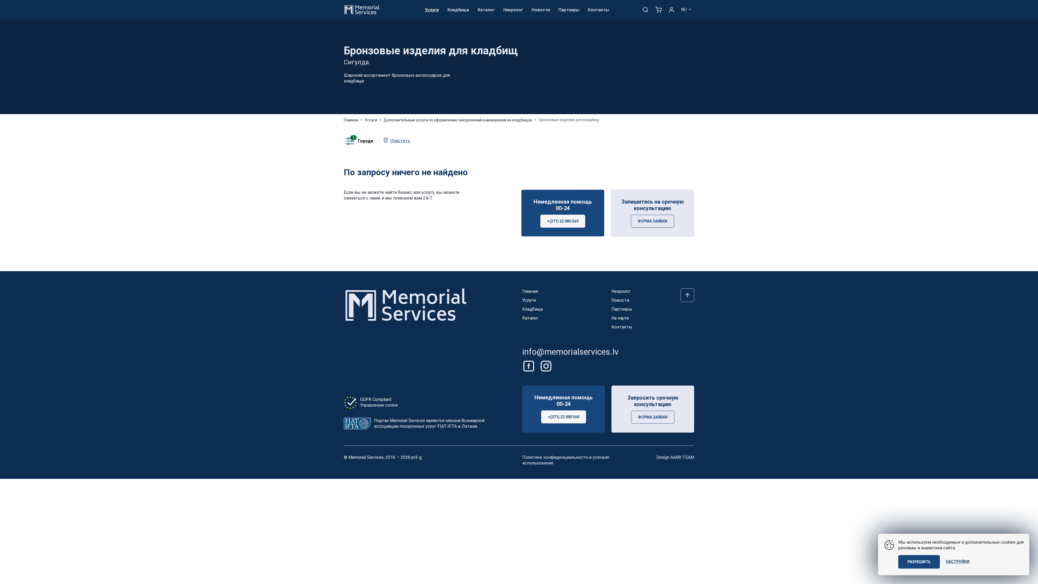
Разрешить (919, 562)
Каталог (486, 9)
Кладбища (458, 9)
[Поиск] (645, 9)
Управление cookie (379, 405)
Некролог (513, 9)
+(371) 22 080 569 (562, 221)
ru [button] (684, 9)
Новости (541, 9)
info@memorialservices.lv (570, 352)
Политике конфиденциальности (555, 457)
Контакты (598, 9)
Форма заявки (652, 221)
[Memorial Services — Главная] (362, 9)
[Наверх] (687, 295)
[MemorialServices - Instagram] (546, 365)
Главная (351, 120)
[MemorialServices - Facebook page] (529, 365)
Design (675, 457)
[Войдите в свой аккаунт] (671, 9)
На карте (620, 318)
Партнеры (568, 9)
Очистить (400, 140)
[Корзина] (658, 9)
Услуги (432, 9)
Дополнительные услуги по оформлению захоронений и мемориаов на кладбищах (458, 120)
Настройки (957, 561)
